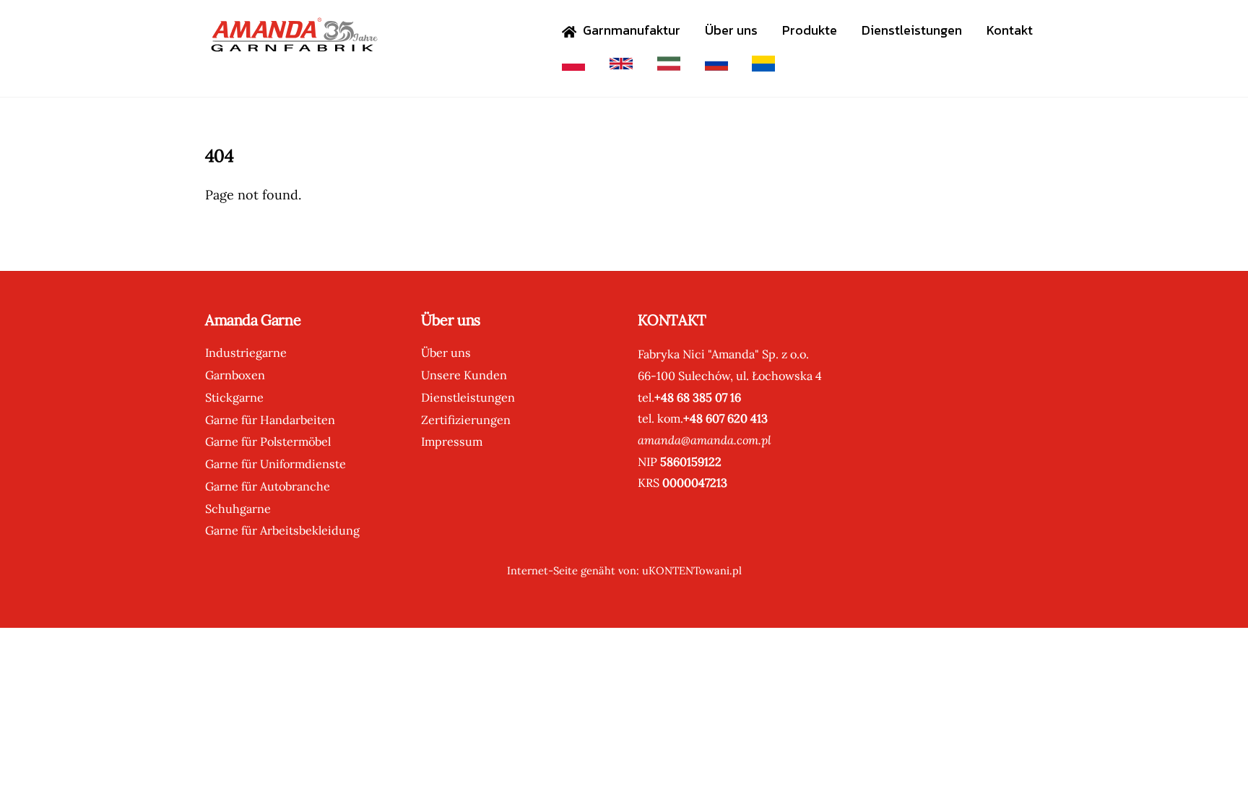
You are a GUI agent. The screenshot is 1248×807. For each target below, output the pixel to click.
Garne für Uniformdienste (275, 464)
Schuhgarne (238, 508)
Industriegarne (246, 352)
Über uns (731, 30)
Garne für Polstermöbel (268, 441)
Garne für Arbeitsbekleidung (282, 530)
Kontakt (1010, 30)
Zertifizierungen (466, 420)
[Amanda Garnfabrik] (291, 44)
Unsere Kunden (464, 375)
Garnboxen (235, 375)
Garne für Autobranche (267, 486)
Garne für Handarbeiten (270, 420)
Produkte (809, 30)
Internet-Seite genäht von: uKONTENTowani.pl (624, 570)
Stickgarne (234, 397)
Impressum (451, 441)
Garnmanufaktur (630, 30)
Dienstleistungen (912, 30)
